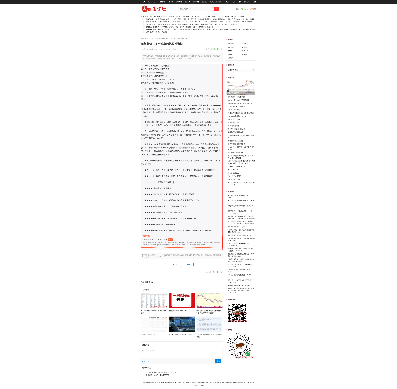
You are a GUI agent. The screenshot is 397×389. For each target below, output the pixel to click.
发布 (218, 361)
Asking (174, 29)
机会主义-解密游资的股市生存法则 (180, 334)
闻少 (147, 22)
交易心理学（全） (234, 122)
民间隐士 (178, 16)
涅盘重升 (165, 32)
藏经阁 (227, 2)
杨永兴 (226, 29)
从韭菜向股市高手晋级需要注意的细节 (241, 113)
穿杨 (216, 24)
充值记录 (245, 51)
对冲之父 (165, 27)
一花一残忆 (244, 19)
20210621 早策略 (234, 119)
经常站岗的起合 (233, 126)
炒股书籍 (179, 2)
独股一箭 (186, 19)
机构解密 (171, 16)
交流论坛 (241, 16)
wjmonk (227, 24)
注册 (239, 2)
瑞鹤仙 (162, 19)
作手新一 (221, 22)
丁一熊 (185, 22)
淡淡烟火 (167, 29)
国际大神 (157, 16)
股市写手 (215, 16)
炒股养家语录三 (233, 173)
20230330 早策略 (234, 179)
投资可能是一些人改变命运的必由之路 (240, 211)
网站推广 (231, 54)
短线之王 (188, 27)
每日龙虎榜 (161, 2)
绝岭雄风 (201, 19)
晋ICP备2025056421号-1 (240, 382)
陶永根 (215, 29)
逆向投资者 (202, 27)
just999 (148, 24)
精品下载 (207, 16)
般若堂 (221, 16)
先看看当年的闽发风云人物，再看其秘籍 (241, 238)
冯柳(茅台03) (177, 22)
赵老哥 (157, 19)
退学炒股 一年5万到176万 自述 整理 (239, 280)
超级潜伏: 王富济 (234, 170)
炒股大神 (186, 16)
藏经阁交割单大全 (233, 227)
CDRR (221, 29)
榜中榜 (154, 24)
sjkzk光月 (181, 29)
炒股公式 (196, 2)
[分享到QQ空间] (221, 48)
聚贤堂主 (228, 22)
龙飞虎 (168, 19)
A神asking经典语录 (234, 285)
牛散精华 (193, 16)
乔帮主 (180, 19)
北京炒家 (234, 24)
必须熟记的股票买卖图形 (236, 132)
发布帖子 (245, 43)
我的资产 (245, 47)
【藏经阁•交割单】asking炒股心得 (239, 269)
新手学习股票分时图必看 (236, 129)
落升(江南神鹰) (182, 24)
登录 (255, 2)
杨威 (154, 29)
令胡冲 (187, 29)
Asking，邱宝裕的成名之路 (236, 275)
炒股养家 (194, 29)
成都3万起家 (162, 24)
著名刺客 (153, 22)
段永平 (174, 24)
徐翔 (147, 32)
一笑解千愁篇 (193, 22)
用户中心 (231, 47)
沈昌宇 (152, 32)
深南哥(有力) (167, 22)
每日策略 (170, 2)
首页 (143, 2)
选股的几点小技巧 (233, 93)
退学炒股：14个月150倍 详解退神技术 (240, 264)
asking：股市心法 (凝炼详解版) (238, 100)
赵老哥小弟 (144, 49)
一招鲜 (159, 22)
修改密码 (245, 54)
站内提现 (231, 58)
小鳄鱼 (252, 19)
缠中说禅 (246, 29)
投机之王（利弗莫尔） (153, 27)
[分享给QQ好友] (217, 48)
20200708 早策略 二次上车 (237, 116)
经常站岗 (208, 29)
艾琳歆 (228, 19)
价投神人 (172, 27)
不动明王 (206, 22)
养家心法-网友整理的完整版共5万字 (239, 243)
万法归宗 (243, 22)
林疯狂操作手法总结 (234, 235)
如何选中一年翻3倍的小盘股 (178, 311)
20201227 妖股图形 (234, 176)
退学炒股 (194, 19)
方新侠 (191, 24)
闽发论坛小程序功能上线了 (236, 195)
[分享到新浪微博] (211, 48)
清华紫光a (221, 19)
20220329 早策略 (234, 110)
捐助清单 (231, 51)
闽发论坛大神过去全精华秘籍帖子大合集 (241, 200)
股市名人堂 (151, 2)
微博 (254, 9)
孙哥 (168, 24)
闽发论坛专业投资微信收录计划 (238, 206)
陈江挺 (221, 24)
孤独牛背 (236, 22)
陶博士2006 (236, 19)
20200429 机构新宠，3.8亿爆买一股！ (241, 103)
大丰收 (214, 19)
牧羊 (200, 22)
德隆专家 (201, 29)
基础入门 (200, 16)
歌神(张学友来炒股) (206, 24)
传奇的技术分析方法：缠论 (237, 166)
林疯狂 (174, 19)
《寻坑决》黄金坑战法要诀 (237, 106)
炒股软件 (187, 2)
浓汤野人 (208, 19)
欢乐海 (252, 29)
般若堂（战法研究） (216, 2)
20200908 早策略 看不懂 (236, 97)
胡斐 (240, 29)
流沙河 (249, 22)
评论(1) (174, 49)
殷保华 (158, 32)
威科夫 (195, 27)
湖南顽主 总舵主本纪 (148, 334)
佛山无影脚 (233, 29)
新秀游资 (164, 16)
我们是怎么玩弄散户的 (235, 152)
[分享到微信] (214, 48)
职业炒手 (160, 29)
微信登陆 (247, 2)
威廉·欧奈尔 (180, 27)
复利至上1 (213, 22)
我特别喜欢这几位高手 (235, 141)
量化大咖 (210, 27)
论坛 (234, 2)
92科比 (196, 24)
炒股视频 (204, 2)
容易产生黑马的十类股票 (236, 144)
